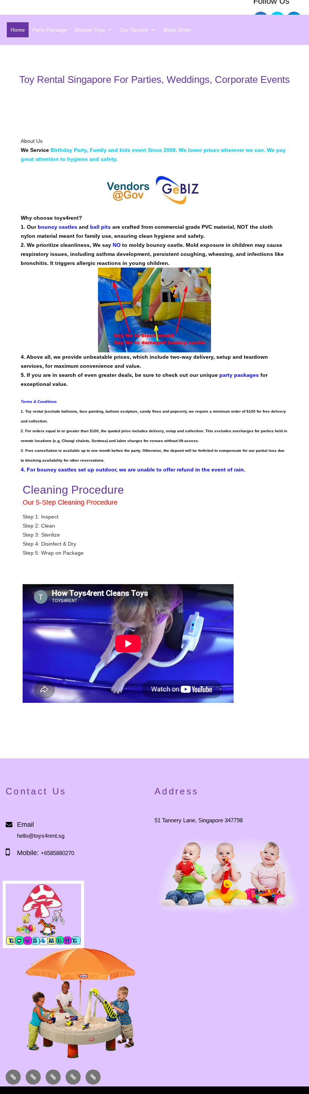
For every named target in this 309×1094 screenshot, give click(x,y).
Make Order (177, 30)
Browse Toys (90, 30)
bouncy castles (57, 227)
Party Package (49, 30)
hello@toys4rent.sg (40, 835)
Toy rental (34, 411)
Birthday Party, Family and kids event (99, 150)
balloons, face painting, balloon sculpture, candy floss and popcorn (123, 411)
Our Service (134, 30)
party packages (239, 375)
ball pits (100, 227)
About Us (32, 141)
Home (18, 30)
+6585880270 (57, 853)
